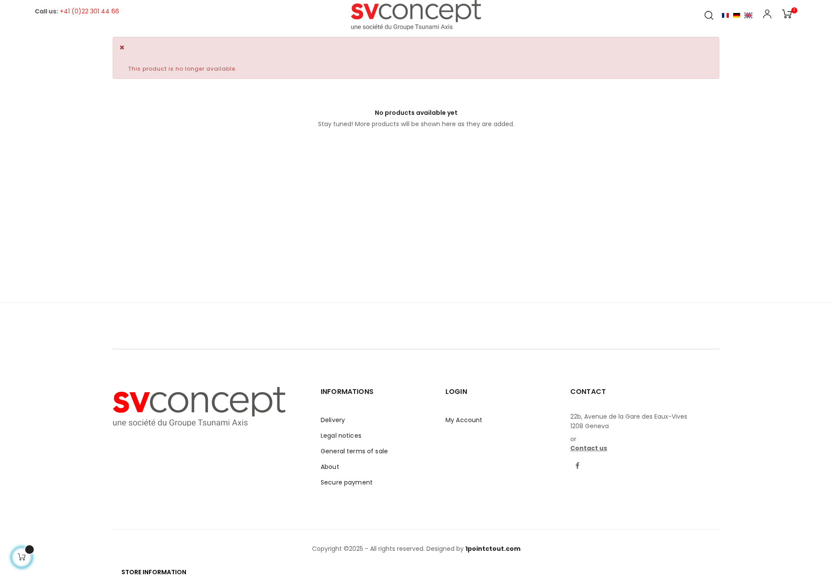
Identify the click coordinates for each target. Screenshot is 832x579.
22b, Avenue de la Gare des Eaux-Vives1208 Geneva (628, 421)
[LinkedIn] (594, 460)
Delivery (333, 420)
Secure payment (347, 482)
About (330, 466)
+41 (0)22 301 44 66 (89, 11)
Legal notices (341, 435)
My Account (463, 420)
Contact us (588, 448)
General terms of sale (354, 451)
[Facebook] (577, 466)
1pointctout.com (492, 548)
